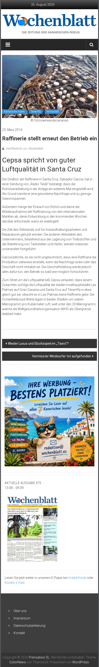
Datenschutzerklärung (29, 625)
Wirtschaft (53, 111)
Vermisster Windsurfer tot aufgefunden (61, 356)
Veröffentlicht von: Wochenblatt (24, 148)
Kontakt (19, 633)
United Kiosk (77, 578)
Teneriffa (36, 111)
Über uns (20, 611)
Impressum (22, 618)
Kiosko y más (15, 582)
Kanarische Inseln (14, 111)
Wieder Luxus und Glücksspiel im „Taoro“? (38, 343)
